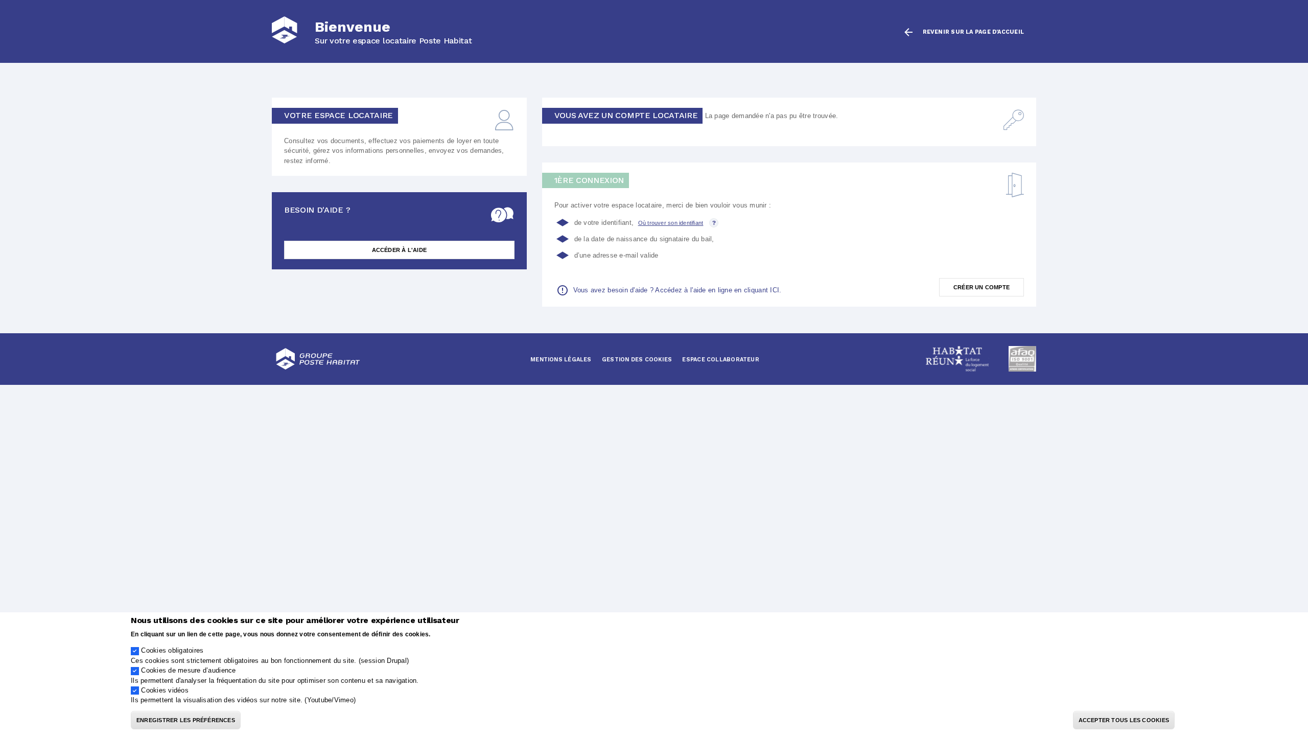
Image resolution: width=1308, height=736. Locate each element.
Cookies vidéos (165, 690)
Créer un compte (981, 287)
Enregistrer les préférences (185, 720)
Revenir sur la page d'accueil (973, 32)
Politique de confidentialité (473, 633)
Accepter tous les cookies (1124, 720)
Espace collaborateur (720, 359)
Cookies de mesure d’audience (188, 670)
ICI (774, 290)
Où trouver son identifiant (671, 223)
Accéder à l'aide (399, 250)
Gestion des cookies (637, 359)
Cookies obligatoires (172, 650)
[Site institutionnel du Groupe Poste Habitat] (318, 359)
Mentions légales (561, 359)
